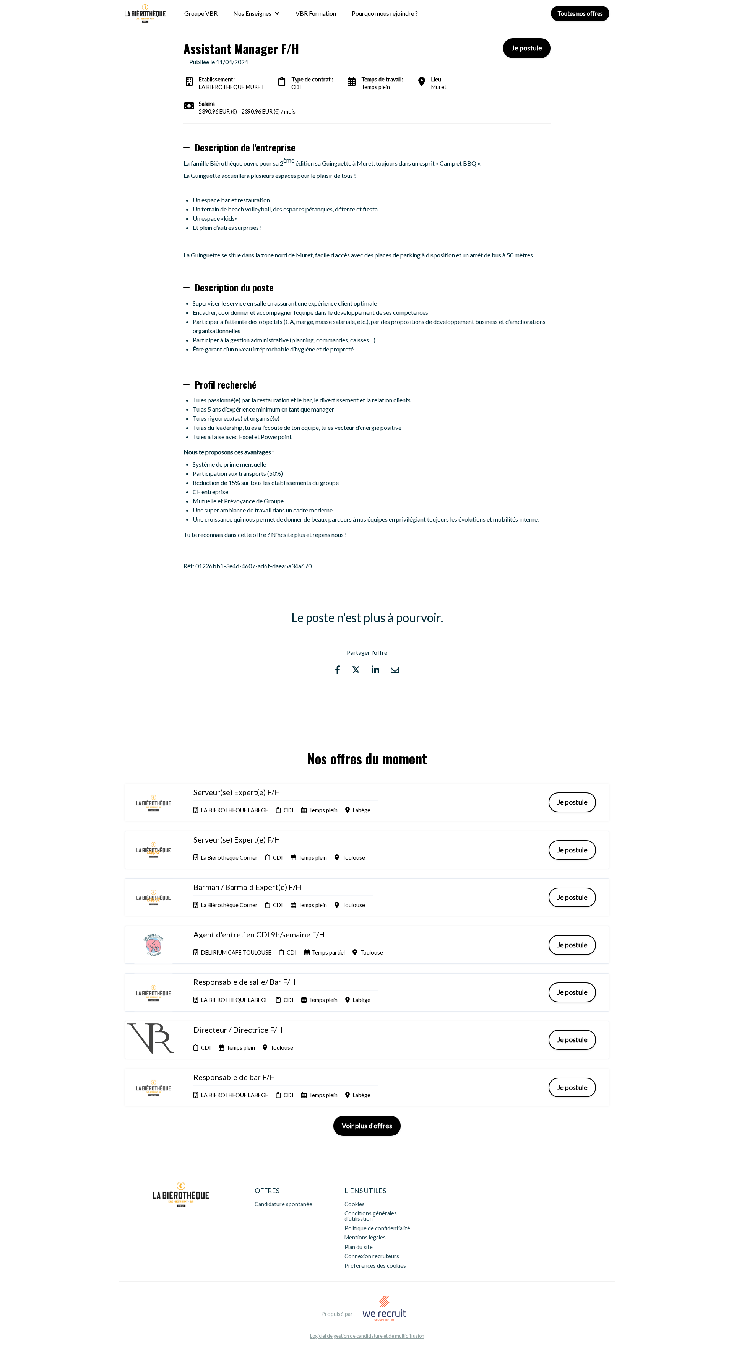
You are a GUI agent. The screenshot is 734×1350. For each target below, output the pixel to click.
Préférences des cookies (375, 1265)
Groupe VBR (201, 13)
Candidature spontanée (283, 1204)
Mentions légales (365, 1237)
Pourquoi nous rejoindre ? (385, 13)
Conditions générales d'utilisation (370, 1216)
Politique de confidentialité (377, 1228)
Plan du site (358, 1247)
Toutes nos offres (580, 13)
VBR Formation (316, 13)
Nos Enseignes (252, 13)
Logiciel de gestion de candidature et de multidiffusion (367, 1336)
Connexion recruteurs (371, 1256)
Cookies (354, 1204)
